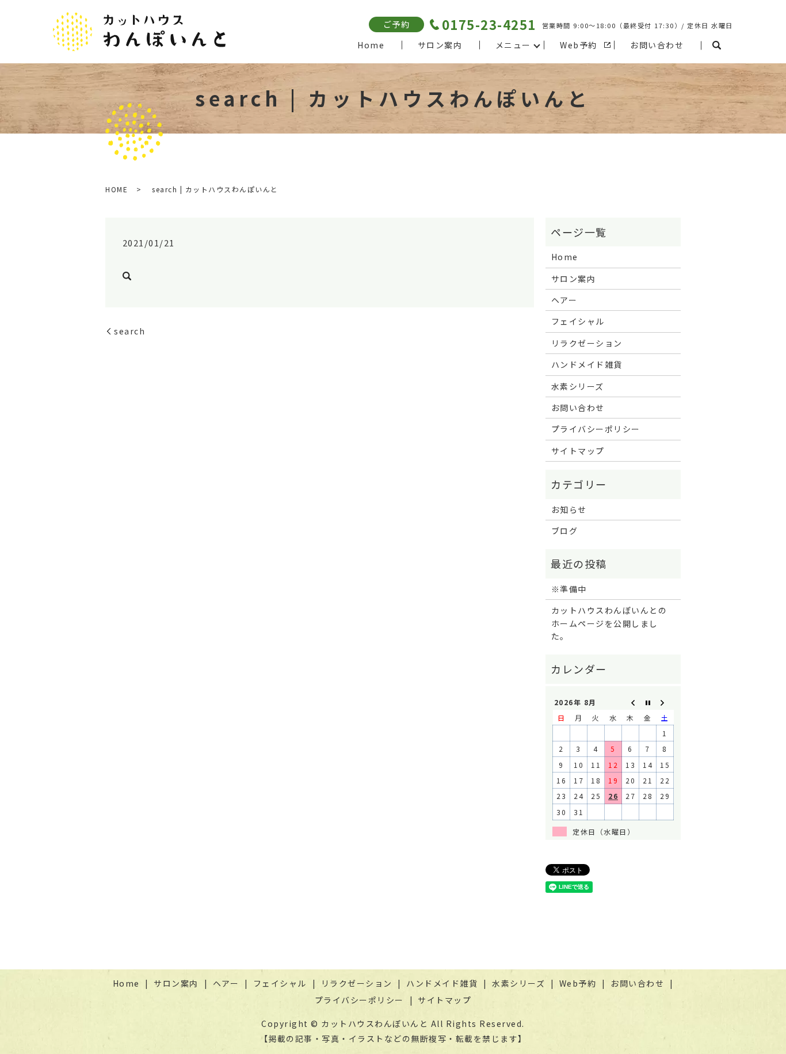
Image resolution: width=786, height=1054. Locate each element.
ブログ (564, 530)
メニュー (513, 45)
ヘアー (564, 300)
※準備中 (569, 589)
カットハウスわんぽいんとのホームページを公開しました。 (609, 623)
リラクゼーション (587, 343)
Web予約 (578, 45)
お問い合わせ (657, 45)
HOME (116, 189)
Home (370, 45)
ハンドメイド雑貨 (587, 364)
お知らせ (569, 509)
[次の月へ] (665, 702)
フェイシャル (578, 321)
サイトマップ (578, 450)
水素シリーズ (577, 386)
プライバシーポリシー (595, 429)
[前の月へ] (630, 702)
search (717, 45)
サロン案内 (440, 45)
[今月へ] (648, 702)
